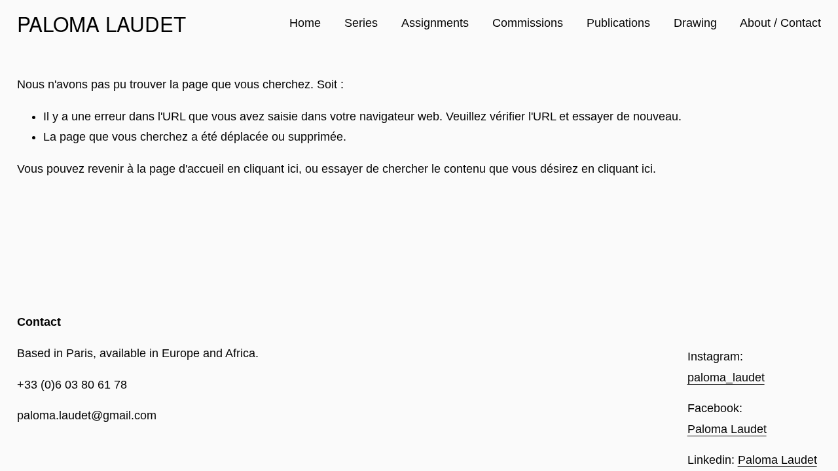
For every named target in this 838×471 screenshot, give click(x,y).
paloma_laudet (726, 377)
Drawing (695, 22)
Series (361, 22)
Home (305, 22)
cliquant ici (271, 168)
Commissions (527, 22)
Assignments (435, 22)
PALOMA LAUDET (101, 23)
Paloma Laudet (727, 429)
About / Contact (780, 22)
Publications (618, 22)
